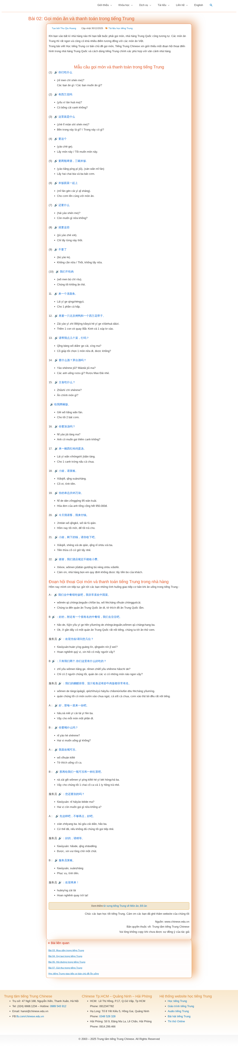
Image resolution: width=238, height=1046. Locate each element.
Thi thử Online (176, 1021)
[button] (211, 5)
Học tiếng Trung (177, 1001)
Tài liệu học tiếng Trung (120, 28)
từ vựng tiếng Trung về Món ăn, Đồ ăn (125, 906)
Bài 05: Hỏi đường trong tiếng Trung (66, 962)
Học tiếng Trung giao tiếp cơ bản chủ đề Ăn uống (73, 973)
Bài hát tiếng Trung (179, 1016)
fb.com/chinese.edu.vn (30, 1016)
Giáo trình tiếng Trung (181, 1006)
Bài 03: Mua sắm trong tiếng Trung (66, 950)
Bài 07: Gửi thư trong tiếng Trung (65, 967)
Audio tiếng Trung (178, 1011)
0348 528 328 (107, 1016)
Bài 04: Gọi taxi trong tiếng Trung (65, 956)
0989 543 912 (58, 1006)
